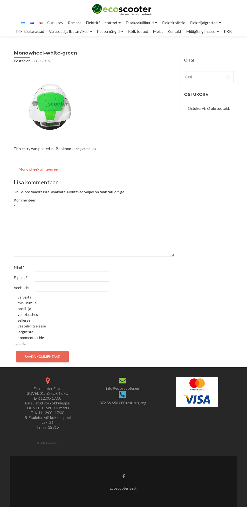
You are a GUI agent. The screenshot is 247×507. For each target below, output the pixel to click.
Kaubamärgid (108, 31)
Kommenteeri (24, 203)
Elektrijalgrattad (204, 22)
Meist (158, 31)
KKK (228, 31)
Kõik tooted (138, 31)
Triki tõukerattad (29, 31)
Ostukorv (55, 22)
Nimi (19, 267)
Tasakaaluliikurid (139, 22)
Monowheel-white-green (37, 169)
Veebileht (22, 287)
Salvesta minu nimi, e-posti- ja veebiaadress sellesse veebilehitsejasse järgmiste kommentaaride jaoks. (28, 320)
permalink (88, 148)
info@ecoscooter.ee (122, 388)
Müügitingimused (200, 31)
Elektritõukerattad (101, 22)
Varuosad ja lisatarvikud (69, 31)
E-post (20, 277)
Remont (74, 22)
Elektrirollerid (173, 22)
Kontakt (174, 31)
